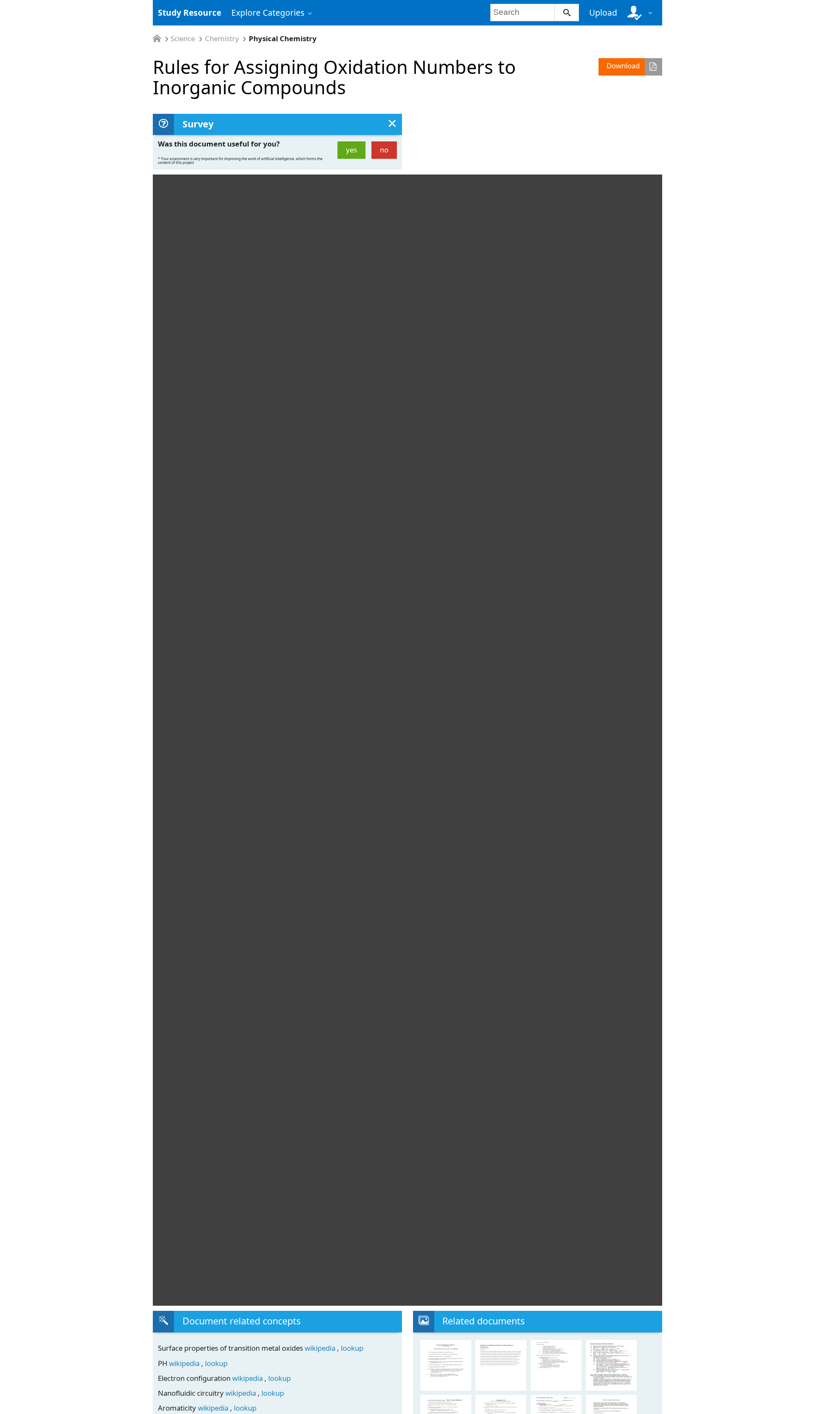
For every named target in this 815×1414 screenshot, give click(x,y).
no (384, 150)
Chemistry (222, 38)
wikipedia (321, 1348)
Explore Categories (267, 12)
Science (183, 38)
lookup (352, 1348)
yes (351, 150)
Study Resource (189, 12)
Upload (603, 12)
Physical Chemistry (283, 38)
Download (623, 65)
